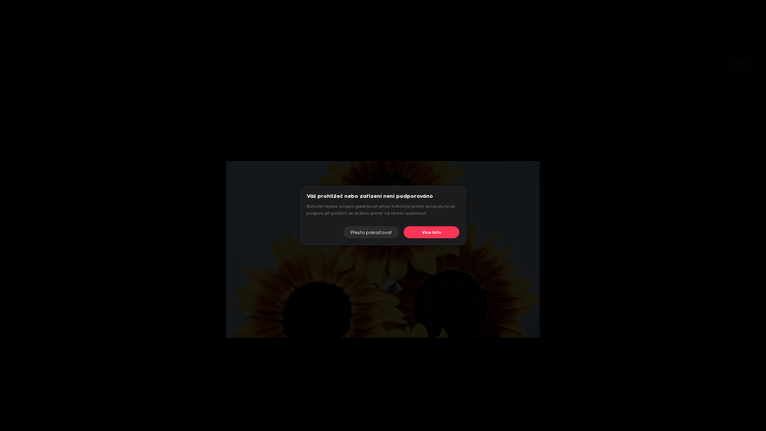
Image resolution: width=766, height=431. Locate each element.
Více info (431, 232)
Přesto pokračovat (371, 232)
